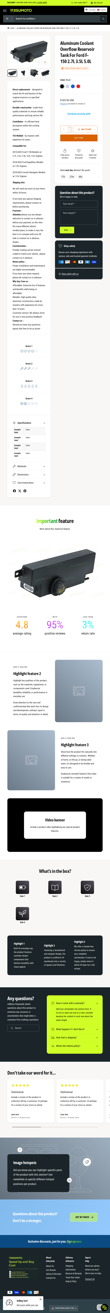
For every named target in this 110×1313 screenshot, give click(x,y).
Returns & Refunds (74, 1273)
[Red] (78, 86)
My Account (98, 3)
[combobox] (61, 19)
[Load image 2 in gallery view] (23, 73)
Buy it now (78, 138)
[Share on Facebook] (14, 491)
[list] (55, 626)
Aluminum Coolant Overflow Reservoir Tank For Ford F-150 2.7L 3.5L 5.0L (48, 28)
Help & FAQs (71, 1281)
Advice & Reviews (53, 1274)
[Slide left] (39, 62)
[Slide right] (45, 62)
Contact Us (50, 1278)
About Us (50, 1266)
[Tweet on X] (19, 491)
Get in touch (82, 1217)
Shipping (63, 104)
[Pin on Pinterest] (25, 491)
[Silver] (67, 86)
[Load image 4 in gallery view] (45, 73)
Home (12, 28)
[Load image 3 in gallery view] (34, 73)
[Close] (40, 1299)
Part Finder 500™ (80, 3)
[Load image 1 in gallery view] (12, 73)
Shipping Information (71, 1268)
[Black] (62, 86)
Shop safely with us (70, 274)
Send (66, 230)
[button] (4, 10)
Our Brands (51, 1270)
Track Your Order (73, 1277)
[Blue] (73, 86)
